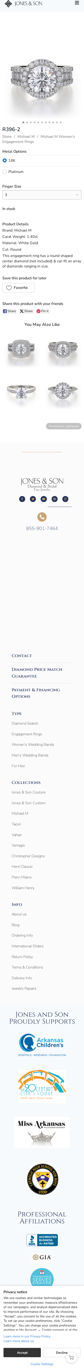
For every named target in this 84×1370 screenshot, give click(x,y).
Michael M (26, 136)
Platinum (16, 171)
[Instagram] (65, 499)
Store (7, 136)
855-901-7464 (42, 528)
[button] (18, 287)
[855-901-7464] (42, 517)
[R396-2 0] (42, 79)
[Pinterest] (55, 499)
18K (11, 160)
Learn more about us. (19, 1341)
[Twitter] (33, 499)
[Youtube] (44, 499)
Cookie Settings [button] (42, 1364)
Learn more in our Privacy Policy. (27, 1336)
